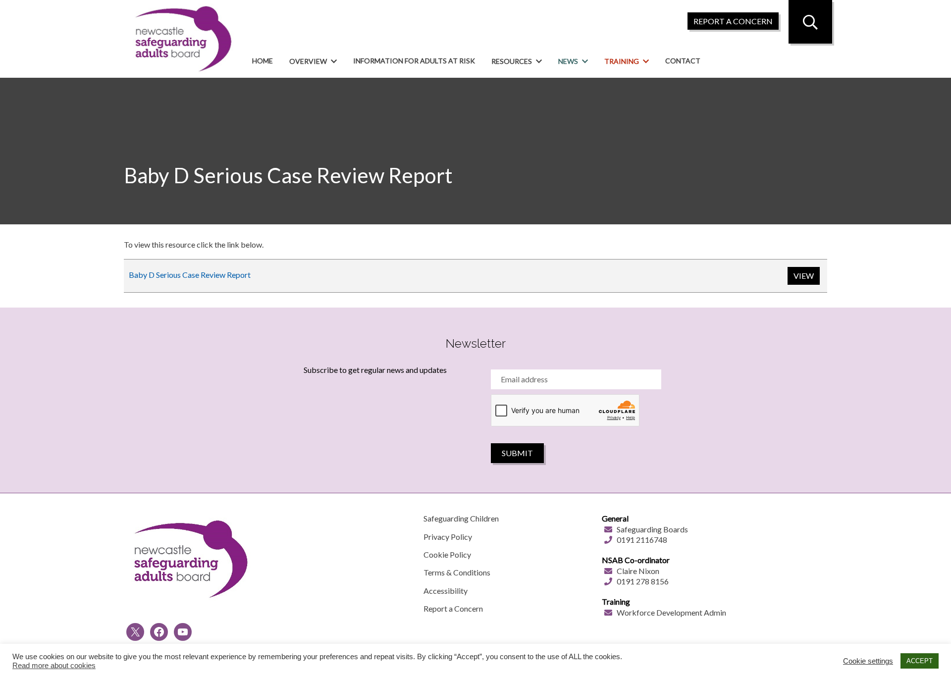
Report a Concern (453, 608)
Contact (682, 60)
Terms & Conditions (456, 572)
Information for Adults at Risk (414, 60)
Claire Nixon (638, 570)
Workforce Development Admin (671, 612)
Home (262, 60)
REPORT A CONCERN (733, 21)
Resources (511, 61)
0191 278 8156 (643, 581)
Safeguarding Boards (652, 529)
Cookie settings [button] (868, 661)
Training (621, 61)
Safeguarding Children (461, 518)
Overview (308, 61)
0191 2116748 (642, 539)
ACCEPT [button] (919, 661)
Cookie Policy (447, 554)
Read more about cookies (54, 666)
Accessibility (445, 590)
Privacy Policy (447, 536)
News (568, 61)
